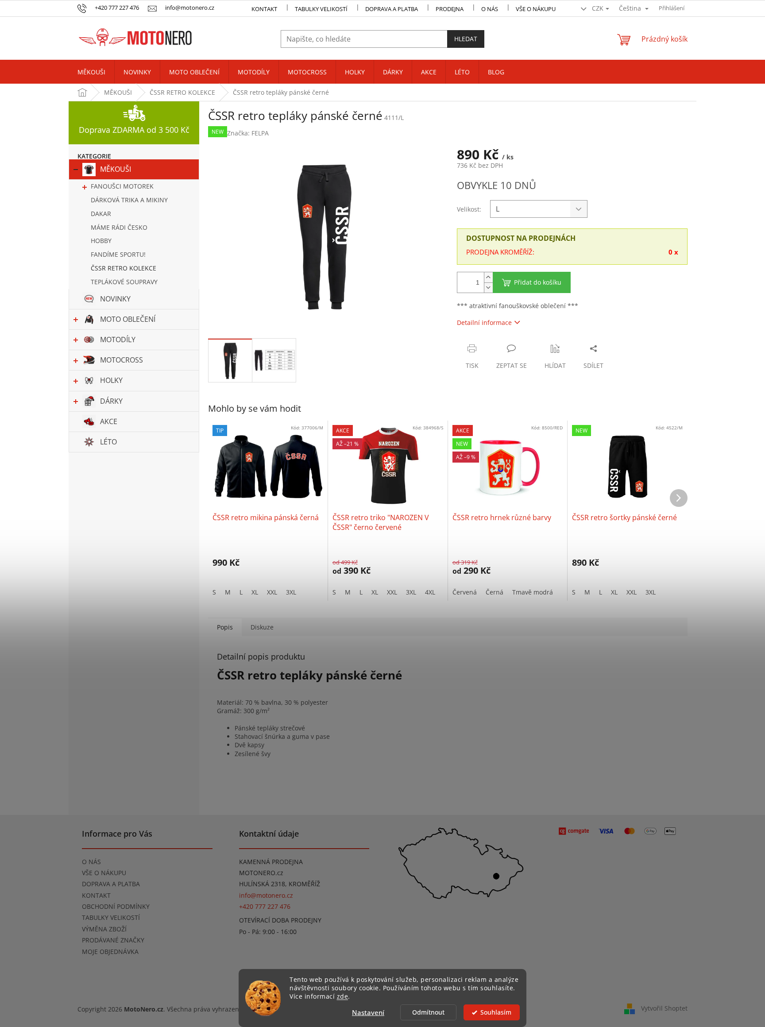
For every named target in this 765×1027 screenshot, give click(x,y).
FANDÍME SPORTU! (118, 254)
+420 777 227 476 (264, 906)
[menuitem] (91, 72)
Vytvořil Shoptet (664, 1008)
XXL (272, 592)
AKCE (108, 421)
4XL (430, 592)
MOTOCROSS (121, 360)
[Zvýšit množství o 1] (488, 277)
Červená (464, 592)
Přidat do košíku (537, 282)
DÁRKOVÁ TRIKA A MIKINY (129, 200)
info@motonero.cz (266, 895)
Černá (494, 592)
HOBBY (101, 240)
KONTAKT (264, 9)
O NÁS (489, 9)
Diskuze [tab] (262, 627)
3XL (291, 592)
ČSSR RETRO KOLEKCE (123, 268)
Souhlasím (495, 1012)
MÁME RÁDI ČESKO (119, 227)
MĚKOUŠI (115, 169)
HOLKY (111, 380)
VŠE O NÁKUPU (536, 9)
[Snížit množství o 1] (488, 287)
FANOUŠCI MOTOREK (122, 186)
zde (342, 996)
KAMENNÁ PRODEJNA (271, 861)
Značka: (248, 133)
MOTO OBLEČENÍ (127, 319)
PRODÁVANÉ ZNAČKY (113, 940)
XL (254, 592)
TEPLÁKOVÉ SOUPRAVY (124, 282)
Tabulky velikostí (321, 9)
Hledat (465, 39)
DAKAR (101, 213)
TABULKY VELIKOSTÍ (111, 917)
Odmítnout (428, 1012)
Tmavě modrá (532, 592)
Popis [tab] (225, 627)
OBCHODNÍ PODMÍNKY (116, 906)
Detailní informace (484, 322)
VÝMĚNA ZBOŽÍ (104, 929)
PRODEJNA (450, 9)
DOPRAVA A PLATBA (111, 884)
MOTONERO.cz (261, 873)
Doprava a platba (391, 9)
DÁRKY (111, 401)
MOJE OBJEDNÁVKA (110, 951)
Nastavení (368, 1012)
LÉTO (108, 442)
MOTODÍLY (117, 339)
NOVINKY (115, 299)
